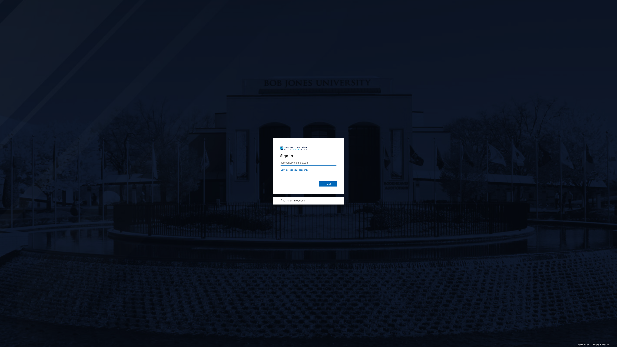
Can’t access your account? (294, 170)
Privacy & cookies (600, 344)
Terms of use (583, 344)
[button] (308, 201)
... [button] (614, 344)
